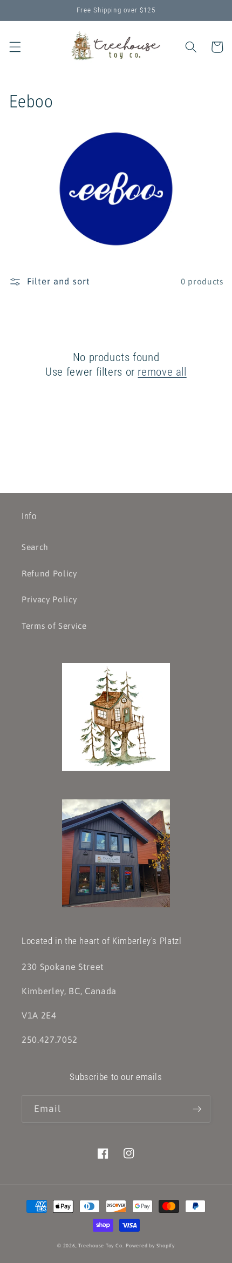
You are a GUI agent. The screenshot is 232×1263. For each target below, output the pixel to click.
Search (35, 547)
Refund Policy (49, 573)
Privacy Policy (49, 599)
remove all (162, 371)
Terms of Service (54, 625)
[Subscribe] (197, 1109)
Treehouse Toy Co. (101, 1245)
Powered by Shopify (150, 1245)
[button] (15, 47)
